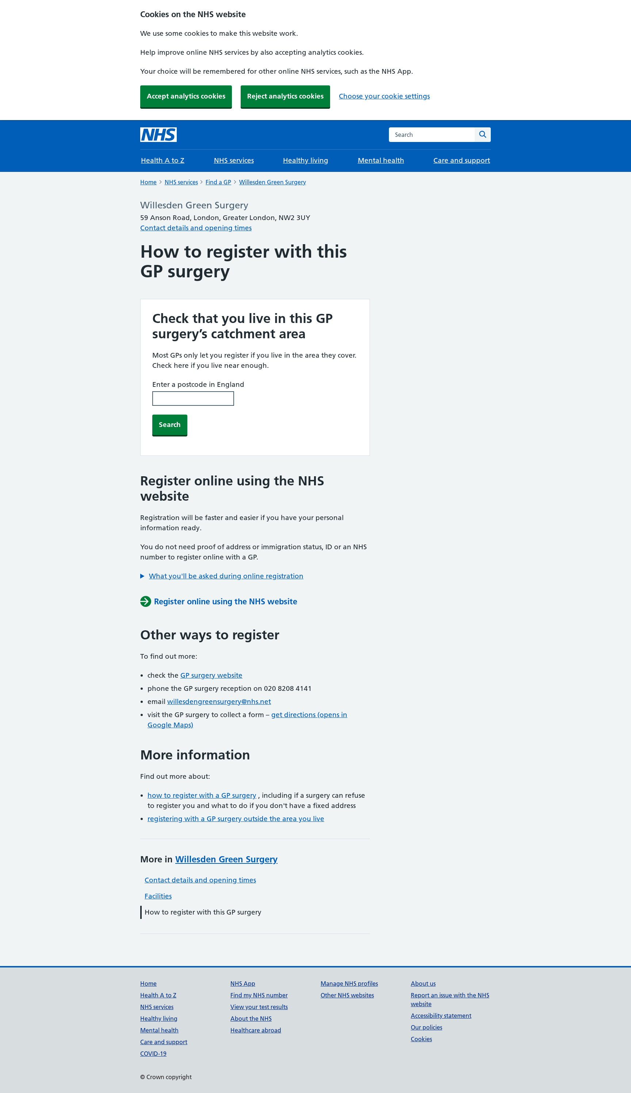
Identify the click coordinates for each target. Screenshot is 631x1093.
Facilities (158, 896)
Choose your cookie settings (384, 96)
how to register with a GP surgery (202, 795)
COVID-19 (153, 1053)
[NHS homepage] (158, 134)
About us (423, 983)
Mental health (381, 160)
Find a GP (218, 182)
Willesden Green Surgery (272, 182)
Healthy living (305, 160)
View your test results (259, 1007)
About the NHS (251, 1018)
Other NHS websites (347, 995)
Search (170, 424)
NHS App (242, 983)
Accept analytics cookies (186, 96)
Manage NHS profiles (349, 983)
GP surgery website (211, 675)
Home (148, 182)
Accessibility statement (441, 1015)
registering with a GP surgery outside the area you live (236, 819)
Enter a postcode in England (198, 384)
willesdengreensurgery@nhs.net (219, 701)
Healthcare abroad (255, 1030)
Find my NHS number (259, 995)
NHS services (234, 160)
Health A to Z (162, 160)
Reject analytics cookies (285, 96)
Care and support (461, 160)
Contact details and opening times (196, 228)
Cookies (421, 1039)
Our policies (426, 1027)
